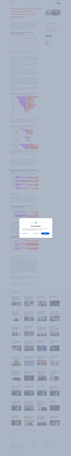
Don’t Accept (36, 233)
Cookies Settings (25, 233)
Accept (45, 233)
